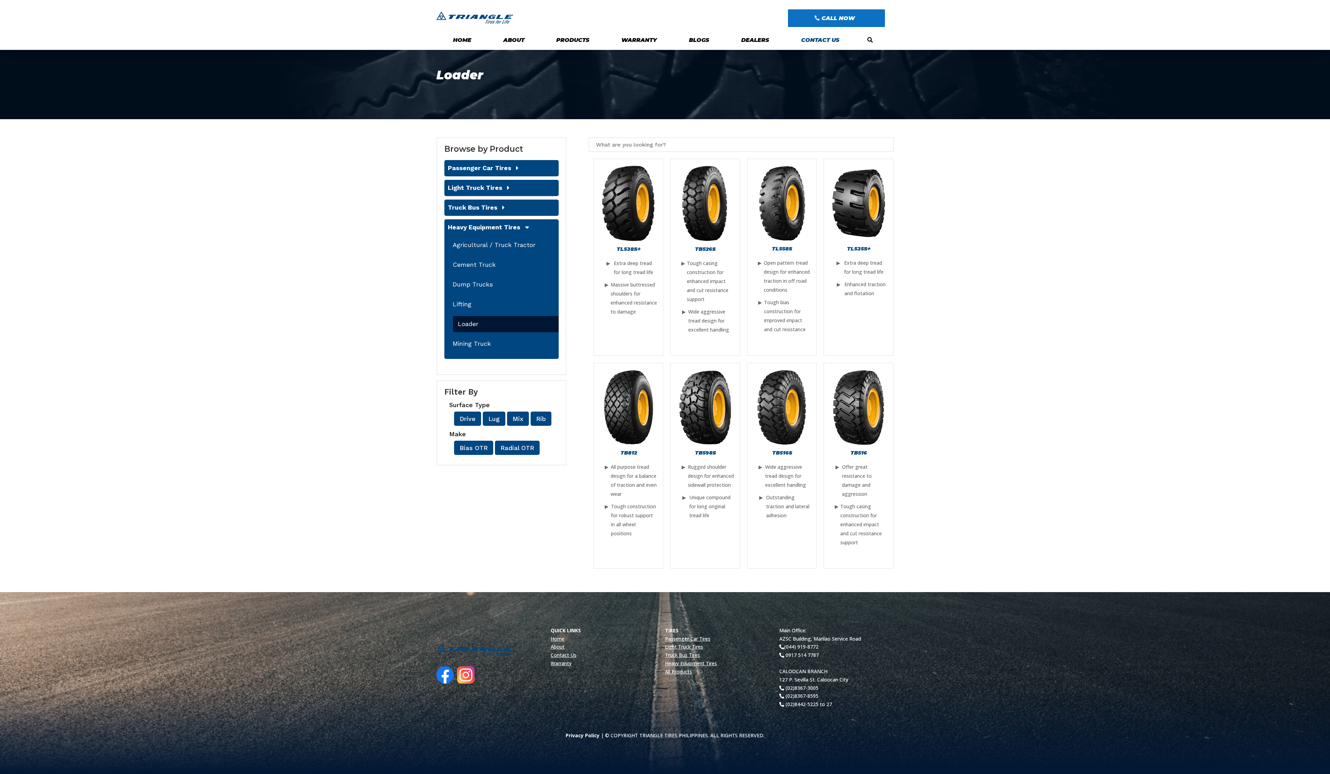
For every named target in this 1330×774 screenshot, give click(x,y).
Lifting (462, 304)
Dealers (755, 40)
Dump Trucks (473, 284)
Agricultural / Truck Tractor (494, 244)
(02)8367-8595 (801, 696)
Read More (628, 327)
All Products (678, 671)
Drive (468, 418)
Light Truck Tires (475, 187)
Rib (541, 418)
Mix (518, 418)
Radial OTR (517, 447)
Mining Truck (472, 343)
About (513, 40)
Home (462, 40)
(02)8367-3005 (801, 688)
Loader (468, 323)
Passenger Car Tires (479, 167)
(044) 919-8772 (801, 646)
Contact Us (820, 40)
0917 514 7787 (801, 655)
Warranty (639, 40)
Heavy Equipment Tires (484, 227)
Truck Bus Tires (472, 207)
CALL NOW (838, 18)
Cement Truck (474, 264)
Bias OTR (474, 447)
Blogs (699, 40)
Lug (494, 418)
